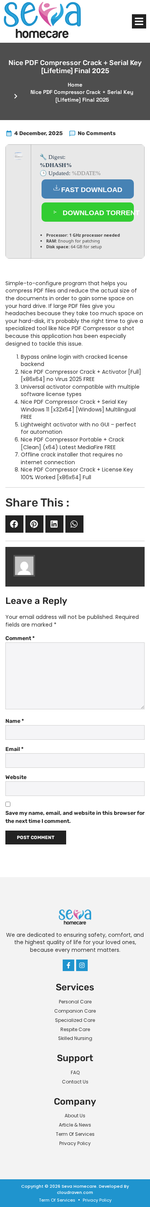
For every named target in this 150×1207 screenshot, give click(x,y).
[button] (139, 21)
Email (14, 749)
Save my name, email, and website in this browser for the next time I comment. (75, 817)
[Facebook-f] (68, 965)
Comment (20, 638)
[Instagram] (82, 965)
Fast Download (91, 190)
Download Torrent (97, 213)
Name (14, 721)
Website (16, 777)
